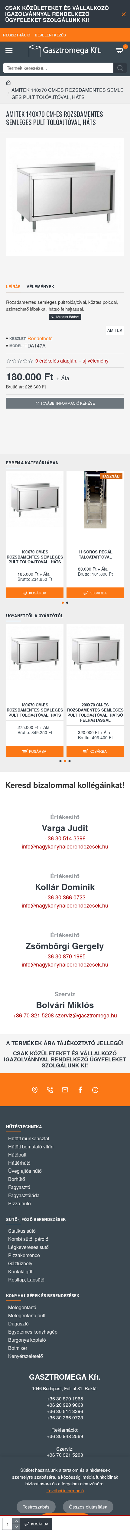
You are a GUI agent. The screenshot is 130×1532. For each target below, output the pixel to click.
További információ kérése (68, 403)
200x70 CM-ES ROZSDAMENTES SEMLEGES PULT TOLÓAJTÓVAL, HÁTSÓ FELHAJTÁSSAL (95, 712)
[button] (63, 603)
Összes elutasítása (88, 1506)
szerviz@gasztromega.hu (86, 1015)
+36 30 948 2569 (65, 1436)
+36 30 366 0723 (65, 897)
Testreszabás (36, 1506)
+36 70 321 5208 (33, 1015)
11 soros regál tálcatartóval (95, 555)
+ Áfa (62, 378)
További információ (65, 1490)
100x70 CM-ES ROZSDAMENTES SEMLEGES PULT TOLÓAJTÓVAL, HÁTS (35, 557)
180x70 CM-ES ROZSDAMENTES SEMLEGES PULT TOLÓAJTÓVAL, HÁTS (35, 710)
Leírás (13, 286)
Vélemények (40, 286)
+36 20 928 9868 (65, 1405)
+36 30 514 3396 (65, 838)
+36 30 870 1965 (65, 956)
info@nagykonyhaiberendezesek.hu (65, 846)
